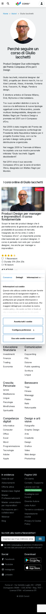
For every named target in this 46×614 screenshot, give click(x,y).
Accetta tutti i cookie (23, 321)
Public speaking (32, 366)
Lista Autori (30, 505)
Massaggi (29, 395)
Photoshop (30, 458)
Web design (30, 454)
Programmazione (11, 446)
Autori (14, 13)
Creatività (29, 438)
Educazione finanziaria (10, 348)
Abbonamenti (8, 482)
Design (28, 442)
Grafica (28, 446)
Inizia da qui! (7, 478)
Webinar (6, 516)
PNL (27, 358)
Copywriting (30, 354)
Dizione (28, 362)
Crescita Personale (9, 384)
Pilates (28, 399)
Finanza (7, 358)
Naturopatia (30, 407)
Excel (5, 438)
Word (5, 442)
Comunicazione (33, 348)
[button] (3, 3)
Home (5, 13)
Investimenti (9, 354)
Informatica (8, 425)
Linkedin (8, 574)
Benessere (31, 382)
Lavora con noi (32, 487)
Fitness (28, 391)
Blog (4, 521)
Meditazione (9, 394)
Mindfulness (9, 406)
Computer (8, 429)
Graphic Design (32, 429)
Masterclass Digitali (11, 491)
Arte (27, 434)
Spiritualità (8, 410)
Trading (6, 362)
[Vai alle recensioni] (9, 255)
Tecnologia (8, 450)
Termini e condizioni (34, 509)
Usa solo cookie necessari (23, 338)
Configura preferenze (21, 330)
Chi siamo (29, 478)
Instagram (9, 569)
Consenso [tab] (7, 277)
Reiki (27, 403)
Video (27, 450)
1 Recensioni (11, 258)
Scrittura (29, 370)
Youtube (8, 564)
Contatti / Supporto (34, 482)
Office (6, 434)
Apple (6, 458)
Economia (8, 366)
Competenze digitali (11, 420)
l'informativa (16, 545)
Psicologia (8, 402)
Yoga (27, 387)
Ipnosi (6, 390)
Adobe (6, 454)
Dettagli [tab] (19, 277)
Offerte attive (8, 487)
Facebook (9, 559)
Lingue (28, 374)
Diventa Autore (32, 501)
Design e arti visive (32, 420)
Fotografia (29, 425)
